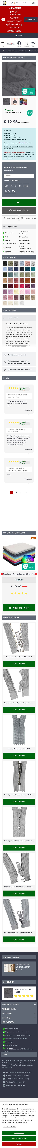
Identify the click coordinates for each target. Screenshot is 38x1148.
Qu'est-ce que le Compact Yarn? (19, 369)
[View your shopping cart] (33, 43)
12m (20, 185)
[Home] (3, 51)
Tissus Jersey (11, 50)
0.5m (6, 185)
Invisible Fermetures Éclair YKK (19, 749)
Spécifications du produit (17, 355)
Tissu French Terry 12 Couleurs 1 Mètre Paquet (19, 574)
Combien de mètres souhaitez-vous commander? (15, 168)
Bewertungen (28, 1049)
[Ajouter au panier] (19, 202)
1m (11, 185)
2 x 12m (26, 185)
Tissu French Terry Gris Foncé (22, 989)
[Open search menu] (26, 43)
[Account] (19, 43)
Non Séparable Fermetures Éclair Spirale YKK (19, 841)
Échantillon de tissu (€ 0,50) (21, 210)
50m (13, 191)
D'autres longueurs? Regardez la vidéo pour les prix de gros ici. (18, 147)
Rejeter (19, 1144)
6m (15, 185)
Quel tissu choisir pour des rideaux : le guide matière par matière (23, 966)
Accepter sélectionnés (19, 1138)
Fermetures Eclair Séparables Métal (19, 657)
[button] (10, 218)
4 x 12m (7, 191)
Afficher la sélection (9, 1127)
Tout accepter (19, 1133)
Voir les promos (32, 19)
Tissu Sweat (22, 50)
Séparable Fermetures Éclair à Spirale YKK (19, 887)
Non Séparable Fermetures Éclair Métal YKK (19, 795)
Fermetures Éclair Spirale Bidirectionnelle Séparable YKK (19, 703)
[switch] (33, 3)
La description (13, 318)
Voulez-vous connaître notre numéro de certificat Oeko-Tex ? (19, 362)
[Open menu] (3, 43)
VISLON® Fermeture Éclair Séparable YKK (19, 933)
